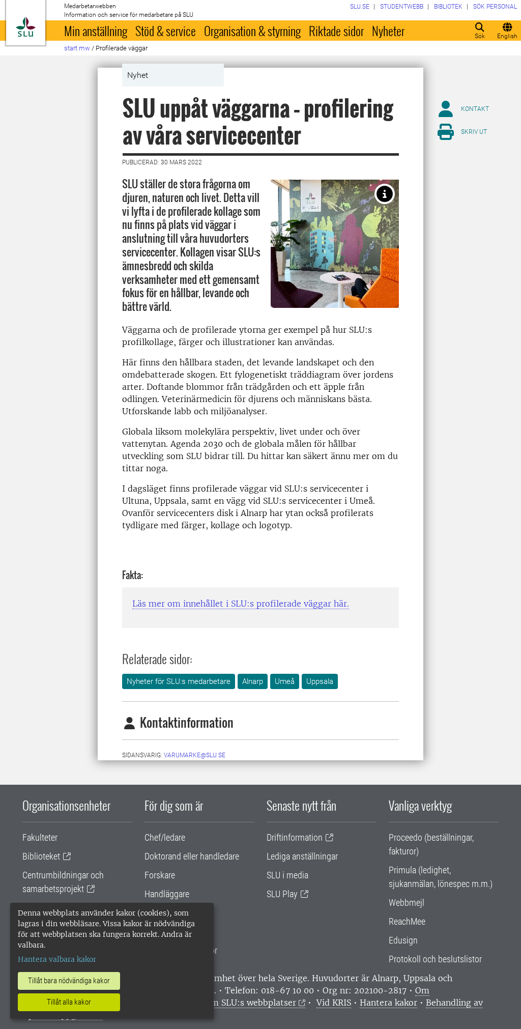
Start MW (77, 48)
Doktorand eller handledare (191, 856)
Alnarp (252, 681)
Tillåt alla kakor (69, 1002)
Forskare (159, 875)
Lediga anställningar (302, 856)
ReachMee (407, 921)
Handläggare (166, 894)
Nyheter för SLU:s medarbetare (178, 681)
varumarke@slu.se (194, 755)
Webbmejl (406, 902)
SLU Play (282, 894)
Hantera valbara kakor (57, 959)
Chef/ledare (164, 837)
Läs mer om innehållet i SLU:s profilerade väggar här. (240, 603)
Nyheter (388, 30)
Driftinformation (295, 837)
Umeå (285, 681)
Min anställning (95, 30)
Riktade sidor (336, 30)
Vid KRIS (333, 1002)
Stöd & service (165, 30)
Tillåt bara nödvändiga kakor (69, 980)
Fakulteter (39, 837)
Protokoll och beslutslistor (435, 959)
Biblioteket (41, 856)
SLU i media (287, 875)
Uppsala (319, 681)
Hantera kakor (388, 1002)
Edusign (403, 940)
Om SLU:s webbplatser (250, 1002)
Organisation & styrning (252, 30)
